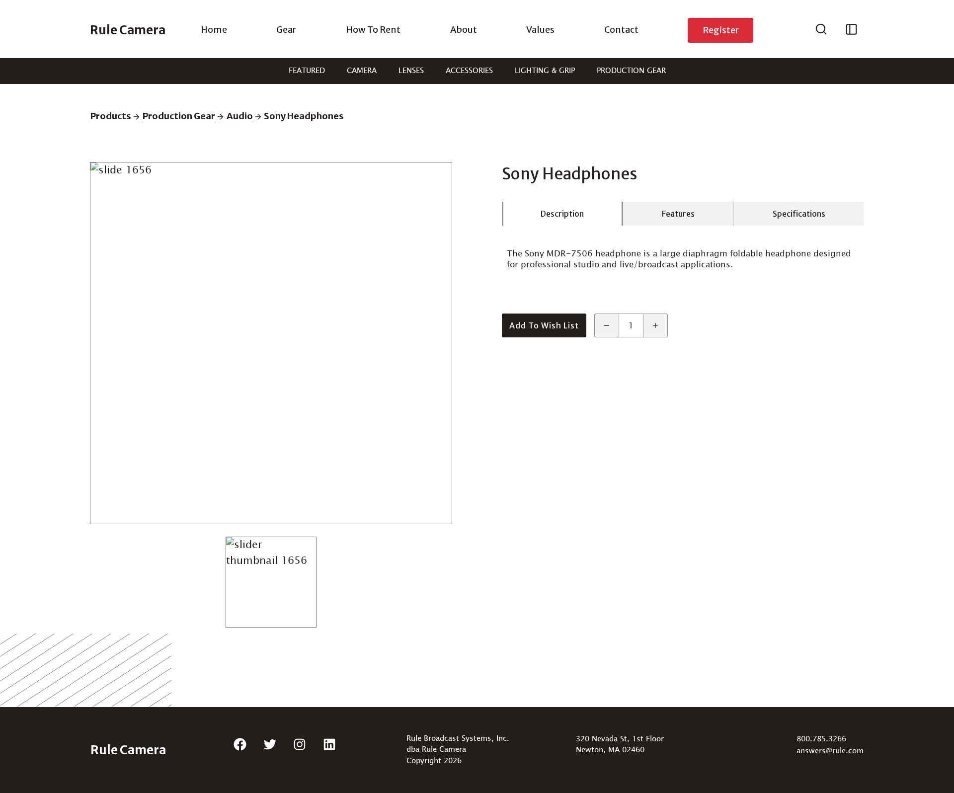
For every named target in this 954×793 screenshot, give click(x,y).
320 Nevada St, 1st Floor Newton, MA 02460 (620, 744)
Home (214, 29)
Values (540, 29)
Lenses (411, 71)
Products (110, 116)
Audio (240, 116)
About (463, 29)
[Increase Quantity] (655, 325)
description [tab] (562, 214)
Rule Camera (127, 30)
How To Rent (373, 29)
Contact (621, 29)
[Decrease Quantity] (606, 325)
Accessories (469, 71)
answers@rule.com (830, 751)
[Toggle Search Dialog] (821, 30)
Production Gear (631, 71)
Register (721, 30)
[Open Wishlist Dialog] (851, 30)
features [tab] (678, 214)
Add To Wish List (544, 325)
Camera (362, 71)
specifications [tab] (799, 214)
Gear (286, 29)
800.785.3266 (821, 739)
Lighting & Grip (545, 71)
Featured (307, 71)
